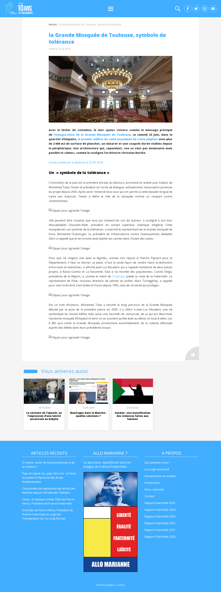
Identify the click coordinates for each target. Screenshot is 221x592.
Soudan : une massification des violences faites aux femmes (132, 416)
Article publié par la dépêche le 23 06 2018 (76, 162)
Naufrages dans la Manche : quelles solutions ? (88, 414)
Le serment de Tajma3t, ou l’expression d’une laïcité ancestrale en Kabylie (44, 416)
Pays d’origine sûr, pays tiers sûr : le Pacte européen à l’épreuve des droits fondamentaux (49, 478)
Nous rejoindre (154, 489)
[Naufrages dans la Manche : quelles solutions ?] (88, 391)
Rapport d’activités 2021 (160, 530)
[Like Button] (192, 353)
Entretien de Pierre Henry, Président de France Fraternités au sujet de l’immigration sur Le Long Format (47, 514)
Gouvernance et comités (160, 476)
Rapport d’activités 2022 (160, 523)
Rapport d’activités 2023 (160, 516)
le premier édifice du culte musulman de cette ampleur (118, 139)
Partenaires (152, 483)
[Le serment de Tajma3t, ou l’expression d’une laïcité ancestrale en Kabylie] (44, 391)
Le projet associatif (157, 469)
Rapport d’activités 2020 (160, 536)
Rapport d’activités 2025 (160, 503)
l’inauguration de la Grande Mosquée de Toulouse (92, 135)
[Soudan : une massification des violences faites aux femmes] (132, 391)
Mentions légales (105, 584)
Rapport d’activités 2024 (160, 510)
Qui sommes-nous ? (157, 462)
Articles (53, 24)
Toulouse (118, 276)
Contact (150, 496)
